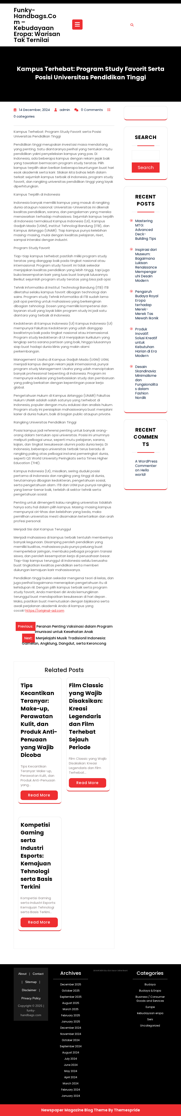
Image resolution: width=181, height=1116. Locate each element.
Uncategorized (150, 1025)
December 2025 (70, 984)
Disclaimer (29, 990)
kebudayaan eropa (150, 1013)
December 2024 (70, 1028)
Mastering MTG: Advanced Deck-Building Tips (145, 229)
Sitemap (31, 982)
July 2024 (70, 1059)
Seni (150, 1019)
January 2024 (70, 1096)
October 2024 (71, 1040)
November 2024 (70, 1034)
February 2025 (70, 1015)
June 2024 (71, 1065)
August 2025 (70, 1003)
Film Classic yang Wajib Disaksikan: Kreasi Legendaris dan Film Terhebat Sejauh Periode (86, 716)
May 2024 (70, 1071)
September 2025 (71, 997)
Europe (150, 1007)
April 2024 (70, 1077)
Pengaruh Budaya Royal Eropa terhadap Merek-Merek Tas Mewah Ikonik (146, 305)
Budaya (150, 984)
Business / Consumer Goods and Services (150, 999)
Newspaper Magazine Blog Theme (74, 1110)
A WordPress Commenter (146, 463)
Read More (39, 795)
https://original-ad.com (44, 610)
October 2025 (71, 990)
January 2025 (70, 1021)
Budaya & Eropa (150, 990)
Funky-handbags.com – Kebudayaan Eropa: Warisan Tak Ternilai (37, 25)
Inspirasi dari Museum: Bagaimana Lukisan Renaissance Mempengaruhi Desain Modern (146, 265)
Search (145, 137)
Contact (38, 973)
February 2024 (70, 1089)
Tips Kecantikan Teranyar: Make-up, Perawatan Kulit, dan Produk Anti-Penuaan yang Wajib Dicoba (39, 720)
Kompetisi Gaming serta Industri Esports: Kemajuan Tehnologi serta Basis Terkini (36, 856)
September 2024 (71, 1046)
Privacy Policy (31, 998)
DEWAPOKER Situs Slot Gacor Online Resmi (110, 970)
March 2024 (71, 1083)
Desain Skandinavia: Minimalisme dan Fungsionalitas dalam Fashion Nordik (146, 382)
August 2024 (70, 1052)
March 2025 (71, 1009)
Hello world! (142, 472)
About (22, 973)
